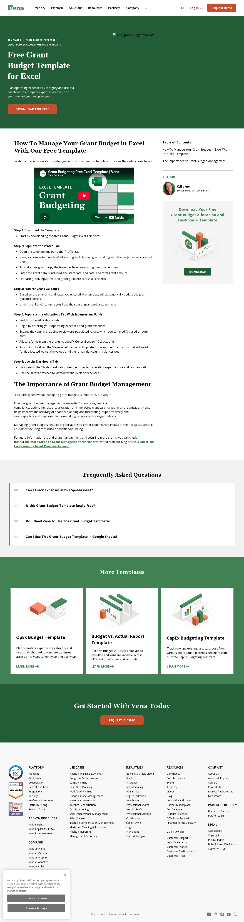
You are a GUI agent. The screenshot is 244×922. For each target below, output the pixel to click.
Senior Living (133, 822)
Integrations (36, 791)
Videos (171, 791)
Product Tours (37, 809)
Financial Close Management (86, 796)
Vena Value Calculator (179, 800)
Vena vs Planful (37, 848)
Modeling (34, 773)
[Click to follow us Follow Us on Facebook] (222, 914)
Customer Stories (177, 846)
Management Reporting (83, 836)
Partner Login (216, 815)
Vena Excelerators (177, 842)
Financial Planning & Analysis (86, 773)
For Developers (176, 809)
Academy (172, 787)
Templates (14, 40)
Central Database (39, 787)
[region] (36, 894)
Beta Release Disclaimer (222, 844)
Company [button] (132, 8)
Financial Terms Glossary (181, 822)
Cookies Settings (36, 908)
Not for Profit (134, 809)
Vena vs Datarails (39, 853)
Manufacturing (134, 787)
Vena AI (40, 8)
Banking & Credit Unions (140, 773)
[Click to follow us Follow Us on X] (235, 914)
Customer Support (177, 838)
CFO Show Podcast (178, 818)
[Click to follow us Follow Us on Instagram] (215, 914)
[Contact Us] (182, 7)
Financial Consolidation (82, 800)
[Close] (65, 875)
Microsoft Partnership (220, 791)
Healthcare (132, 800)
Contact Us (214, 787)
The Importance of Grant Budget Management (194, 161)
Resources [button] (95, 8)
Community (173, 773)
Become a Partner (218, 811)
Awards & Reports (218, 778)
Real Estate (132, 791)
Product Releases (177, 813)
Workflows (35, 778)
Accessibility (215, 830)
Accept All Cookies (36, 898)
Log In (194, 8)
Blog (169, 796)
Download (197, 272)
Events (171, 782)
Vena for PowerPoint (41, 833)
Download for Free (32, 109)
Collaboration (36, 782)
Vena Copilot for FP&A (42, 829)
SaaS (129, 778)
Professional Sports (137, 805)
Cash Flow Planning (80, 787)
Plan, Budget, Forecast (40, 40)
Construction (133, 818)
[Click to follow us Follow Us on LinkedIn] (209, 914)
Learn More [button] (25, 666)
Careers (212, 782)
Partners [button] (114, 8)
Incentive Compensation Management (91, 822)
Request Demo (221, 8)
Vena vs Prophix (38, 857)
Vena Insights (36, 824)
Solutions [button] (75, 8)
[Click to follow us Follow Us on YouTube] (229, 914)
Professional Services (41, 800)
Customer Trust (176, 855)
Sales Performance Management (88, 813)
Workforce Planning (80, 791)
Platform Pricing (38, 805)
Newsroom (214, 796)
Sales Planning (77, 818)
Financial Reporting (80, 831)
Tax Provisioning (79, 809)
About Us (213, 773)
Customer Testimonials (180, 851)
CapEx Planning (78, 782)
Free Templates (176, 778)
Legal (129, 827)
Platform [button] (57, 8)
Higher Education (136, 796)
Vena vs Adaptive (38, 862)
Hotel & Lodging (135, 836)
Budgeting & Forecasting (83, 778)
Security (33, 796)
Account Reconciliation (82, 805)
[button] (146, 7)
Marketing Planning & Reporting (87, 827)
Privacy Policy (216, 839)
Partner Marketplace (178, 805)
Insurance (132, 782)
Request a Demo (122, 720)
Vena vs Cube (36, 866)
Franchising (132, 831)
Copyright (213, 835)
